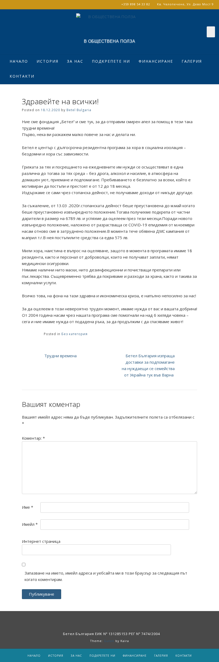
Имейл (30, 524)
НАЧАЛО (19, 61)
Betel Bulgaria (79, 110)
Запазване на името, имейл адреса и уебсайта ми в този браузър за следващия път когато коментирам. (106, 576)
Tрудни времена (60, 355)
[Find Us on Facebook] (117, 620)
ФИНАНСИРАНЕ (156, 61)
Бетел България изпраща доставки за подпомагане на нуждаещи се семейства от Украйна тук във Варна (148, 365)
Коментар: (33, 438)
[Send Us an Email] (102, 620)
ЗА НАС (75, 61)
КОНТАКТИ (22, 76)
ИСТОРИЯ (47, 61)
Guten (109, 641)
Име (27, 507)
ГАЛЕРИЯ (192, 61)
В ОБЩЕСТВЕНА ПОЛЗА (109, 41)
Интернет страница (41, 541)
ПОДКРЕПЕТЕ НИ (111, 61)
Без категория (74, 334)
